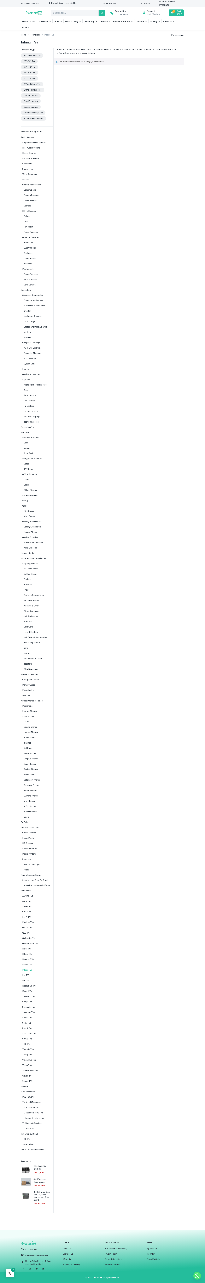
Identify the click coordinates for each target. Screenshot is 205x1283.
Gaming (153, 21)
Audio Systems (27, 137)
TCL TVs (26, 1044)
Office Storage (30, 490)
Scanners (26, 859)
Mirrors (27, 448)
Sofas (26, 464)
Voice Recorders (29, 174)
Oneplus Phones (31, 759)
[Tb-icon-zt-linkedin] (43, 1268)
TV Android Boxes (30, 1107)
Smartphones (28, 716)
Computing (89, 21)
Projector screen (30, 495)
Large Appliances (30, 563)
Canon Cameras (31, 274)
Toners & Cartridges (31, 864)
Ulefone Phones (31, 796)
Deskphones (27, 706)
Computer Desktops (31, 343)
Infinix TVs (27, 970)
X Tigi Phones (30, 806)
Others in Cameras (30, 237)
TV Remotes (28, 1129)
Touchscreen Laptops (33, 118)
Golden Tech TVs (30, 943)
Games (25, 506)
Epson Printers (29, 838)
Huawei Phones (31, 732)
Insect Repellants (32, 643)
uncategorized (27, 1144)
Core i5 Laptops (31, 101)
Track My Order (153, 1259)
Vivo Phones (29, 801)
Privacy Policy (111, 1254)
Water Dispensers (31, 611)
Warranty (67, 1259)
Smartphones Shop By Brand (35, 880)
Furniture (167, 21)
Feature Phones (29, 711)
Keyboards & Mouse (33, 316)
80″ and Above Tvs (32, 84)
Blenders (28, 621)
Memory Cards (28, 685)
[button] (30, 3)
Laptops (26, 380)
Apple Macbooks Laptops (35, 385)
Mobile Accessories (29, 674)
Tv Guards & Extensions (33, 1118)
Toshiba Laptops (31, 422)
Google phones (30, 727)
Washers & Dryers (31, 606)
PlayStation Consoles (33, 542)
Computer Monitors (32, 353)
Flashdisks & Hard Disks (34, 306)
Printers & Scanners (30, 827)
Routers (27, 337)
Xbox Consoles (30, 548)
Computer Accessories (32, 295)
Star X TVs (27, 1028)
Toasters (28, 664)
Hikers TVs (27, 954)
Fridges (27, 590)
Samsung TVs (28, 996)
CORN (26, 722)
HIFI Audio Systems (31, 148)
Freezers (28, 584)
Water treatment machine (32, 1150)
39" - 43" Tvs (29, 67)
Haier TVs (26, 949)
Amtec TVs (27, 906)
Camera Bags (30, 190)
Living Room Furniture (32, 459)
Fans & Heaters (31, 632)
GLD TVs (26, 933)
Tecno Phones (30, 790)
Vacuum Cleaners (31, 600)
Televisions (43, 21)
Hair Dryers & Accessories (35, 637)
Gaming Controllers (32, 527)
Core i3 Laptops (31, 95)
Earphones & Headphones (34, 142)
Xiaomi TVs (27, 1081)
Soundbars (27, 164)
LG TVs (25, 980)
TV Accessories (28, 1092)
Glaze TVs (27, 927)
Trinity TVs (27, 1055)
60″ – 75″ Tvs (29, 78)
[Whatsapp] (197, 1276)
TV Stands (28, 469)
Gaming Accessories (31, 522)
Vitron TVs (27, 1065)
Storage (27, 206)
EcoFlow (26, 369)
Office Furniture (29, 474)
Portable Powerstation (34, 595)
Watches (26, 695)
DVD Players (28, 1097)
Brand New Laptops (33, 90)
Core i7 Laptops (31, 107)
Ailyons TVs (27, 896)
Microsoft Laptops (32, 416)
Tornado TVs (28, 1049)
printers (27, 332)
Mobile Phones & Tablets (32, 701)
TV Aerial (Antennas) (31, 1102)
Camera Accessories (31, 185)
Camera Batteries (31, 195)
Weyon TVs (27, 1076)
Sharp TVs (27, 1002)
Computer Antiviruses (33, 300)
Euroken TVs (28, 922)
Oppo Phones (30, 764)
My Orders (150, 1254)
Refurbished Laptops (33, 113)
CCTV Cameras (29, 211)
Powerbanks (28, 690)
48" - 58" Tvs (29, 73)
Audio (56, 21)
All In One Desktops (32, 348)
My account (151, 1248)
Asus (26, 390)
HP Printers (27, 843)
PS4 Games (29, 511)
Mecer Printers (29, 854)
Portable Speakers (30, 158)
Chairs (26, 479)
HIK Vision (28, 227)
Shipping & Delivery (71, 1264)
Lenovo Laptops (31, 411)
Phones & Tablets (121, 21)
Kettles (27, 653)
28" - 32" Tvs (29, 61)
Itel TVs (26, 975)
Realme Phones (31, 769)
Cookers (27, 579)
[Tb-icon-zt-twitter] (36, 1268)
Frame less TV (27, 427)
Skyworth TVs (28, 1007)
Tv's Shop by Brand (29, 1134)
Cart (32, 21)
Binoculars (28, 242)
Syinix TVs (27, 1039)
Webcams (28, 264)
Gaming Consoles (30, 537)
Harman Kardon (28, 553)
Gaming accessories (31, 374)
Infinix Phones (30, 737)
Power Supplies (31, 232)
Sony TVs (26, 1023)
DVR (26, 221)
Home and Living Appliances (33, 558)
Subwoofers (27, 169)
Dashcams (28, 253)
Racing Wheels (30, 532)
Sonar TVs (27, 1017)
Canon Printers (29, 833)
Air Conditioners (31, 569)
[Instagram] (30, 1268)
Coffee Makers (31, 574)
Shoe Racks (29, 453)
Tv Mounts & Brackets (32, 1123)
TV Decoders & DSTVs (32, 1113)
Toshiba (25, 870)
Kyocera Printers (29, 848)
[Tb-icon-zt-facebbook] (23, 1268)
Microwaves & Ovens (33, 658)
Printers (104, 21)
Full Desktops (30, 358)
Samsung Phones (31, 785)
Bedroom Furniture (30, 437)
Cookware (28, 627)
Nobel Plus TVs (29, 986)
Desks (26, 485)
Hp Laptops (29, 406)
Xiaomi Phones (30, 812)
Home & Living (71, 21)
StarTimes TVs (29, 1033)
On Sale (24, 822)
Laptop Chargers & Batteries (37, 327)
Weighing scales (31, 669)
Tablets (25, 817)
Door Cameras (30, 258)
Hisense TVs (28, 959)
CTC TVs (26, 912)
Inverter (27, 311)
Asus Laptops (30, 395)
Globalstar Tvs (28, 938)
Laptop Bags (29, 321)
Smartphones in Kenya (31, 875)
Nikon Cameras (30, 279)
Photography (28, 269)
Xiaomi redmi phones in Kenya (37, 885)
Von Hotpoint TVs (30, 1070)
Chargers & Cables (30, 679)
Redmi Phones (30, 775)
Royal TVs (27, 991)
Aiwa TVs (26, 901)
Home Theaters (29, 153)
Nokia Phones (30, 753)
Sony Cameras (30, 285)
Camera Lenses (31, 200)
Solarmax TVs (28, 1012)
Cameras (140, 21)
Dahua (27, 216)
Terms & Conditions (113, 1259)
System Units (30, 364)
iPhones (27, 743)
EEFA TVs (27, 917)
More (24, 27)
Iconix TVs (27, 965)
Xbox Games (29, 516)
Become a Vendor (112, 1264)
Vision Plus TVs (29, 1060)
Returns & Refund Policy (116, 1248)
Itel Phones (29, 748)
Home (25, 21)
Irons (26, 648)
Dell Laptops (29, 401)
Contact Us (68, 1254)
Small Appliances (30, 616)
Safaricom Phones (32, 780)
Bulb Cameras (30, 248)
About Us (67, 1248)
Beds (26, 443)
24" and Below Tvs (32, 55)
